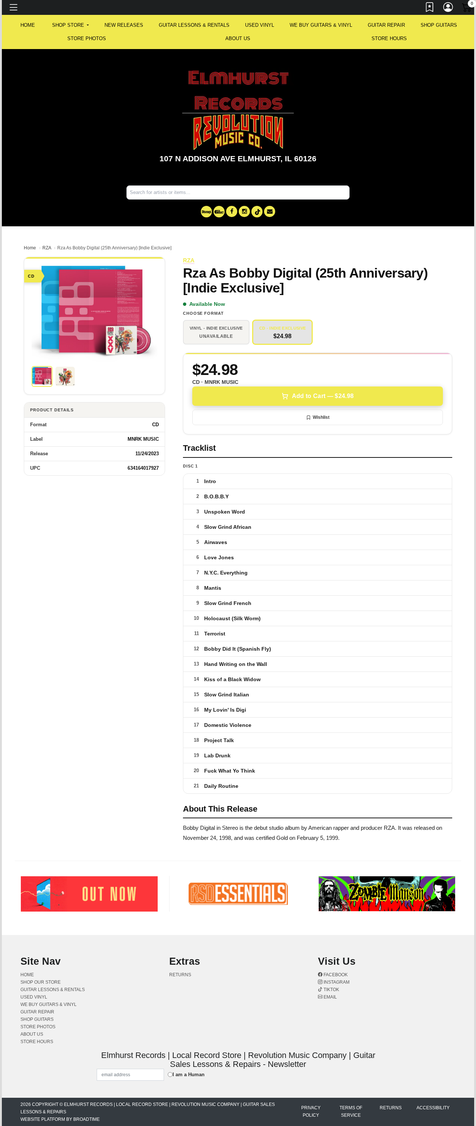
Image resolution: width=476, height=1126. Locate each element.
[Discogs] (206, 211)
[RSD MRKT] (219, 211)
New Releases (123, 25)
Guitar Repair (386, 25)
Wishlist (321, 417)
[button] (70, 25)
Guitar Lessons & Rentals (194, 25)
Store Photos (86, 38)
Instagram (336, 982)
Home (30, 247)
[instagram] (244, 211)
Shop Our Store (40, 982)
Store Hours (389, 38)
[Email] (269, 211)
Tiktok (330, 989)
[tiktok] (257, 211)
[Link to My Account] (448, 9)
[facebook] (231, 211)
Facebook (335, 974)
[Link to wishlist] (430, 9)
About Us (237, 38)
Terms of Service (351, 1111)
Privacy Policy (311, 1111)
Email (329, 997)
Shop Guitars (439, 25)
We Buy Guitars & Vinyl (321, 25)
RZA (46, 247)
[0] (467, 9)
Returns (180, 974)
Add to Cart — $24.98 (323, 396)
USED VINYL (259, 25)
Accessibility (433, 1107)
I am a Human (189, 1074)
